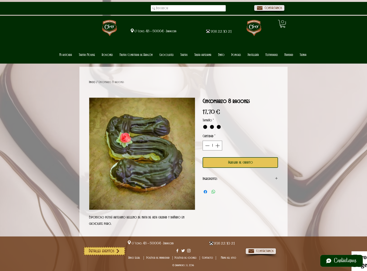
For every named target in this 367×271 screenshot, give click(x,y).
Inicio (92, 82)
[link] (282, 24)
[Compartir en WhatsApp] (213, 191)
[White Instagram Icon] (188, 250)
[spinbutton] (212, 145)
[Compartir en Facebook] (205, 191)
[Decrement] (206, 145)
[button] (166, 55)
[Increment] (218, 145)
